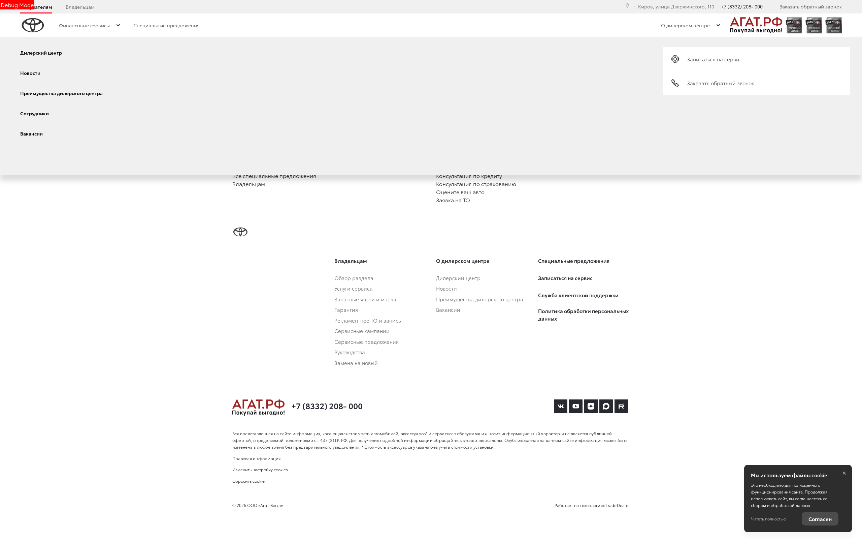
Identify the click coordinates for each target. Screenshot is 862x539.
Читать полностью (768, 518)
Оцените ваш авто (460, 192)
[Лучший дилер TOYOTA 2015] (794, 25)
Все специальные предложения (274, 175)
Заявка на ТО (453, 200)
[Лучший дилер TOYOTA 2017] (833, 25)
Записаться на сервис (714, 59)
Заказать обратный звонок (811, 6)
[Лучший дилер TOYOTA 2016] (813, 25)
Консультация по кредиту (469, 175)
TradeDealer (618, 505)
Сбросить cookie (248, 481)
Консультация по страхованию (476, 183)
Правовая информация (256, 458)
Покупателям (36, 6)
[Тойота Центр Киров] (756, 25)
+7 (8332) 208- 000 (742, 6)
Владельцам (80, 6)
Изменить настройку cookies (260, 469)
